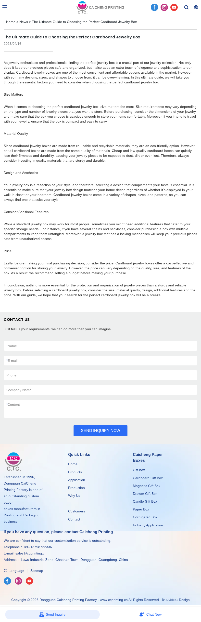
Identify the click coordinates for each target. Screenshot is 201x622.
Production (76, 488)
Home (10, 22)
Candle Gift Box (145, 501)
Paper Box (141, 509)
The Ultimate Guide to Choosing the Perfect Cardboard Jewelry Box (84, 22)
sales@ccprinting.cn (31, 553)
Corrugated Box (145, 517)
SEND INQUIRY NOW (100, 431)
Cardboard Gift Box (148, 478)
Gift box (139, 470)
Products (75, 472)
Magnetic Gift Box (146, 486)
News (23, 22)
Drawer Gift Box (145, 494)
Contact (74, 519)
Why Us (74, 496)
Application (76, 480)
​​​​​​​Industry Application (148, 525)
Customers (76, 511)
